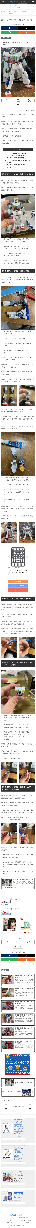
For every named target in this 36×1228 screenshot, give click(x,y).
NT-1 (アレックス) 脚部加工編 (15, 155)
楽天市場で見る (18, 589)
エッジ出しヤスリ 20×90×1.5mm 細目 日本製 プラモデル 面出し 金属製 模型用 (18, 1174)
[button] (29, 100)
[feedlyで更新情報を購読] (9, 32)
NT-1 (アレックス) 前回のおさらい (16, 153)
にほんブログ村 (6, 914)
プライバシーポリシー (27, 1220)
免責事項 (9, 1222)
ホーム (9, 1220)
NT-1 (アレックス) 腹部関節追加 (16, 158)
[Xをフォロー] (26, 28)
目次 (15, 149)
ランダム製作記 (6, 37)
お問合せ (26, 1222)
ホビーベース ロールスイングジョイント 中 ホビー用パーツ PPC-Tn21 (17, 572)
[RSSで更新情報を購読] (26, 32)
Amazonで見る (18, 581)
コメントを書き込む (18, 1106)
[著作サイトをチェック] (9, 28)
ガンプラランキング (6, 904)
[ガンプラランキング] (6, 901)
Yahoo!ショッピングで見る (18, 585)
